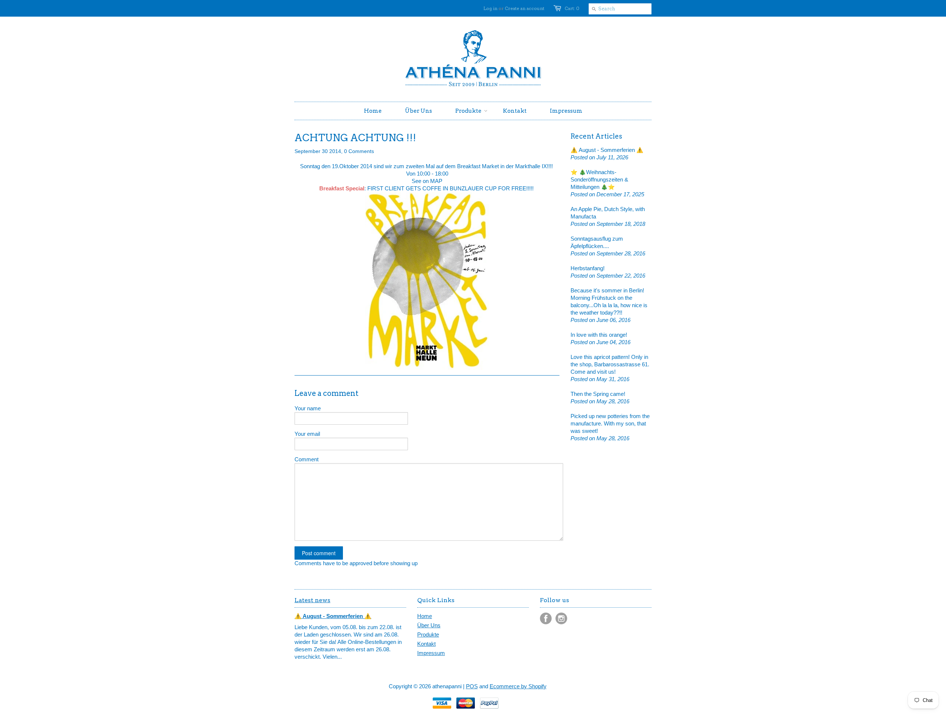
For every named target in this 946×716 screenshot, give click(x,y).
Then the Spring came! (598, 394)
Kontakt (426, 644)
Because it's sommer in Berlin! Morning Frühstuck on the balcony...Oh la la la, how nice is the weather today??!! (609, 301)
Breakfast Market (478, 166)
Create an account (524, 8)
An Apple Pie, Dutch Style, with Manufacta (608, 213)
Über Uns (428, 625)
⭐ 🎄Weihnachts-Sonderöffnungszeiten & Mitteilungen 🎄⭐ (599, 179)
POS (472, 686)
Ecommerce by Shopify (518, 686)
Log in (490, 8)
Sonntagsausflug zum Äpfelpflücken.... (597, 242)
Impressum (431, 653)
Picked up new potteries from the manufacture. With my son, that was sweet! (610, 423)
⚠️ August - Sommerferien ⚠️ (607, 150)
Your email (307, 434)
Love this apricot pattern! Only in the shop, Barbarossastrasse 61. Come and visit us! (610, 364)
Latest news (312, 600)
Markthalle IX (530, 166)
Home (424, 616)
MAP (436, 181)
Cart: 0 (572, 8)
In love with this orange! (599, 335)
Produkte (428, 634)
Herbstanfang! (588, 268)
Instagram (561, 618)
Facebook (546, 618)
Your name (308, 408)
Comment (307, 459)
